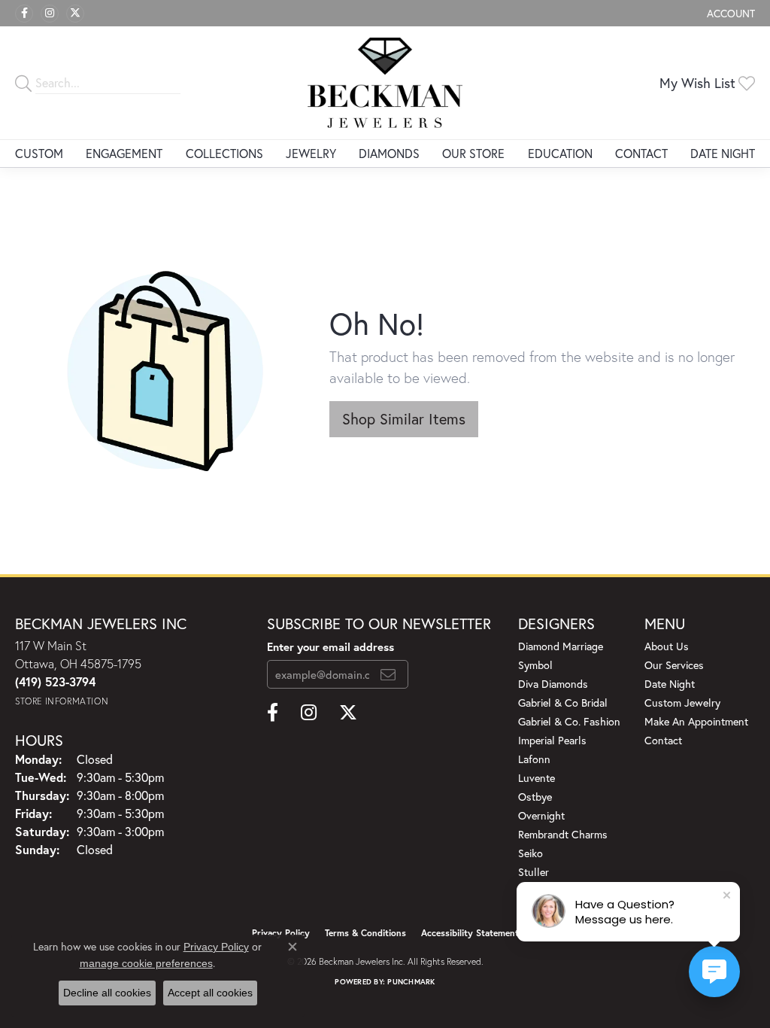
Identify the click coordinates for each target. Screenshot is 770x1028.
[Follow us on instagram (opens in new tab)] (50, 14)
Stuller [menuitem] (533, 872)
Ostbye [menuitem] (535, 796)
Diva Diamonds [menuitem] (553, 684)
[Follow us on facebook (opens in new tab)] (24, 14)
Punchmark (411, 982)
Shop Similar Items (403, 419)
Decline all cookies (107, 993)
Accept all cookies (210, 993)
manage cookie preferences (146, 963)
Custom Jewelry (682, 702)
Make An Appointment (696, 721)
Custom (39, 153)
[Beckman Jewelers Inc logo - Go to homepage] (385, 82)
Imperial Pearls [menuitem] (552, 740)
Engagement (124, 153)
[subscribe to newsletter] (388, 674)
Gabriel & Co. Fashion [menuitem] (569, 721)
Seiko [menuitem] (530, 853)
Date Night (722, 153)
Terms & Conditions (365, 932)
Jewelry (311, 153)
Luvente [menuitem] (536, 778)
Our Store (473, 153)
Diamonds (389, 153)
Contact (641, 153)
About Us (666, 646)
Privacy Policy (216, 947)
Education (560, 153)
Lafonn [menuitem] (534, 759)
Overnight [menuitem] (541, 815)
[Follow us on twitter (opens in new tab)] (75, 14)
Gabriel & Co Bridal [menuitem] (563, 702)
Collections (224, 153)
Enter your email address (330, 646)
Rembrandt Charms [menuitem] (563, 834)
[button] (729, 13)
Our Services (674, 665)
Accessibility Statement (470, 932)
